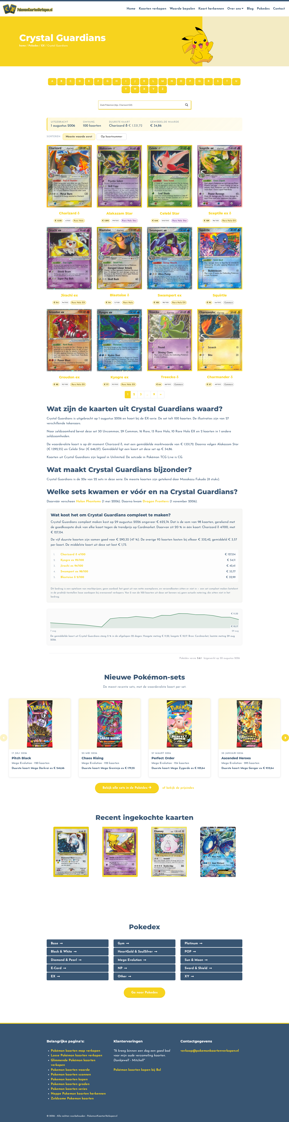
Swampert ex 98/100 (74, 571)
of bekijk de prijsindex (178, 788)
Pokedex (263, 8)
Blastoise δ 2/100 (72, 577)
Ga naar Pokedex (144, 992)
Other (122, 976)
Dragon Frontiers (156, 501)
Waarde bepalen (182, 8)
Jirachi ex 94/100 (72, 565)
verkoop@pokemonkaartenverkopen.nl (209, 1050)
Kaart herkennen (211, 8)
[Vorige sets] (3, 737)
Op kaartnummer (111, 136)
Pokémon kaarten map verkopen (75, 1050)
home (22, 46)
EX (43, 46)
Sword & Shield (196, 968)
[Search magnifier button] (186, 105)
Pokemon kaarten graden (70, 1084)
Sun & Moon (194, 960)
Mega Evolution (130, 960)
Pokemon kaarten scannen (71, 1074)
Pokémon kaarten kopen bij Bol (137, 1070)
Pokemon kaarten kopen (69, 1079)
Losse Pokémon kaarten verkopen (76, 1055)
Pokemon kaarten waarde (70, 1070)
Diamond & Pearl (64, 960)
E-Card (56, 968)
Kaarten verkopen (152, 8)
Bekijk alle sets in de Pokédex (126, 788)
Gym (121, 943)
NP (120, 968)
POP (188, 951)
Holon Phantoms (88, 501)
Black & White (61, 951)
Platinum (191, 943)
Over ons (234, 8)
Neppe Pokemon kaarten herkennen (78, 1093)
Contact (279, 8)
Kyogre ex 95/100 (72, 560)
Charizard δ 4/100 (73, 554)
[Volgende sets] (285, 737)
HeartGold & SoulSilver (135, 951)
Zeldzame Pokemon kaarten (72, 1098)
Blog (250, 8)
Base (54, 943)
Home (131, 8)
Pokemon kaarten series (69, 1089)
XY (187, 976)
